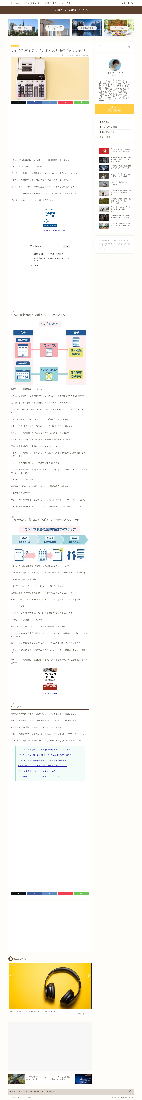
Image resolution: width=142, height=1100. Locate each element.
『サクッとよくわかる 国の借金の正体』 (50, 230)
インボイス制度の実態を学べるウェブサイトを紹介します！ (43, 760)
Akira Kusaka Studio (71, 10)
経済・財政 (15, 46)
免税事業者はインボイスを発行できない (49, 254)
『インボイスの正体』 (50, 693)
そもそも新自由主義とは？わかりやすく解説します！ (40, 771)
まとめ (36, 265)
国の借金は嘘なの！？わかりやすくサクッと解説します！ (42, 766)
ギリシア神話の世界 (31, 3)
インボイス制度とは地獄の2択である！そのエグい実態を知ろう (45, 755)
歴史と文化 (15, 3)
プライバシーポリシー (16, 1097)
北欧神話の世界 (51, 3)
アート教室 (66, 3)
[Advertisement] (50, 132)
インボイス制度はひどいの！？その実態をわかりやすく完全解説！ (46, 750)
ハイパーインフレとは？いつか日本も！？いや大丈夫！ (41, 777)
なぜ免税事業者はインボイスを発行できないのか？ (51, 259)
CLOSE (66, 246)
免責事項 (29, 1097)
